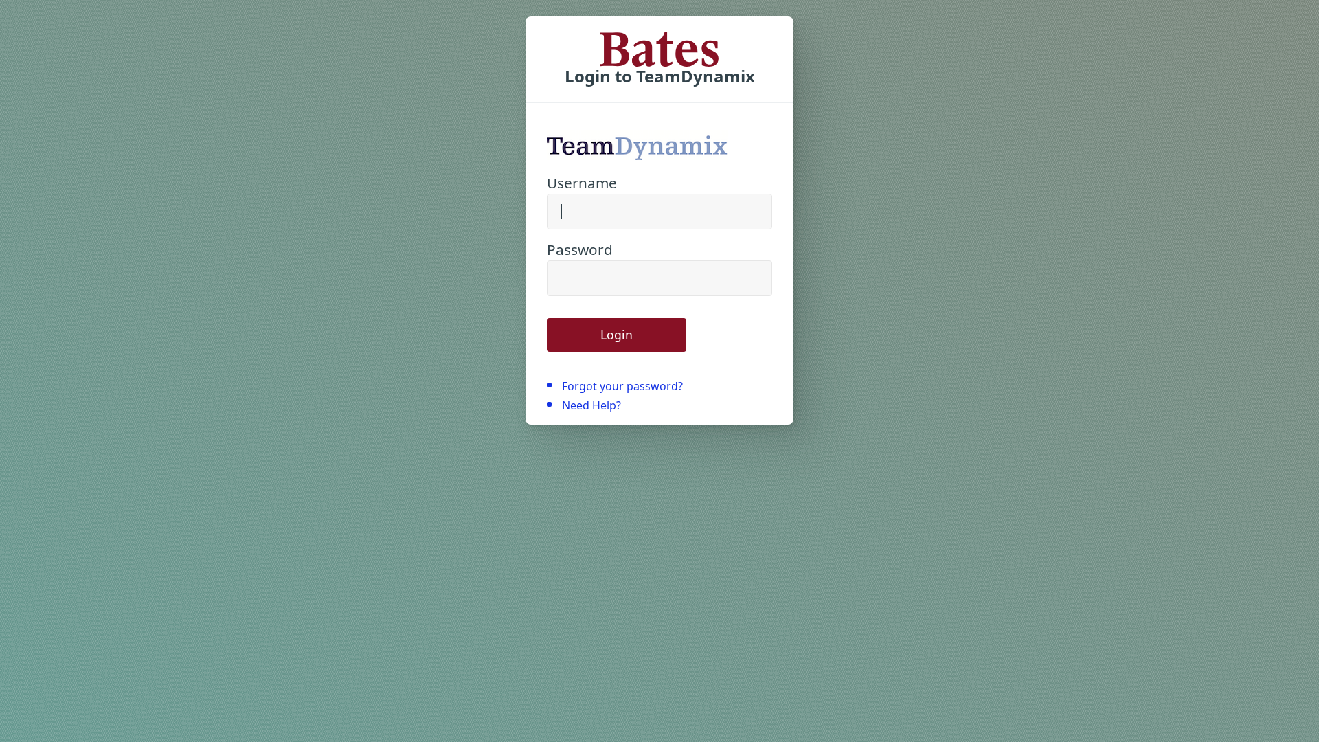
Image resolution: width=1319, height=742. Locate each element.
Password (580, 249)
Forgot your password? (622, 386)
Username (582, 183)
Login (616, 334)
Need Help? (591, 405)
